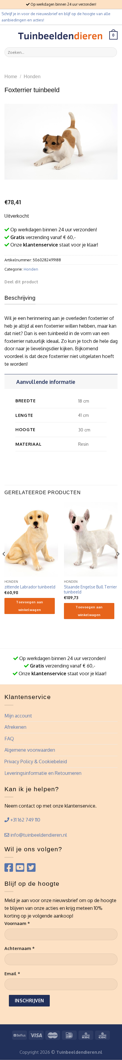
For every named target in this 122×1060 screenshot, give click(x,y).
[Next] (118, 566)
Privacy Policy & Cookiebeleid (35, 761)
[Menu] (8, 35)
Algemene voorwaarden (29, 750)
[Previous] (4, 566)
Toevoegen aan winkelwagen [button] (29, 606)
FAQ (9, 739)
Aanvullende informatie (45, 382)
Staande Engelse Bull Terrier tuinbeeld (90, 589)
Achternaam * (19, 948)
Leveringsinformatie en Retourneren (42, 773)
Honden (32, 76)
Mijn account (18, 716)
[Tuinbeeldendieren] (60, 35)
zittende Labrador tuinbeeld (29, 586)
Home (10, 76)
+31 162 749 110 (24, 820)
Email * (12, 973)
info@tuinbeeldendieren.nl (38, 835)
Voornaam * (17, 923)
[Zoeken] (111, 52)
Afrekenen (15, 727)
